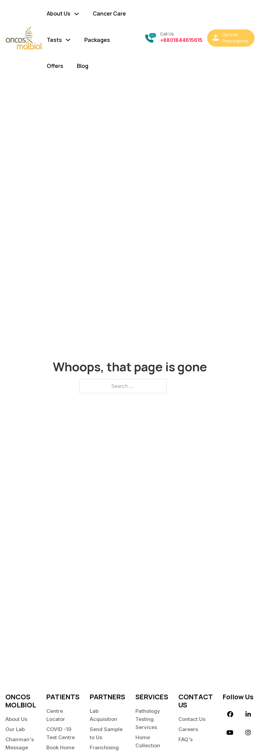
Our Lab (15, 729)
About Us (16, 719)
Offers (55, 66)
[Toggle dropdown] (76, 12)
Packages (97, 40)
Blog (82, 66)
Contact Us (191, 719)
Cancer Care (109, 13)
